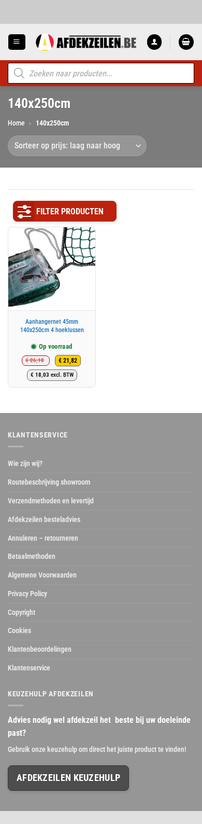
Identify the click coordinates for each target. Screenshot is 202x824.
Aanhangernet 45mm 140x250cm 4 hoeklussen (52, 326)
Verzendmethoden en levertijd (51, 501)
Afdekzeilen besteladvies (44, 519)
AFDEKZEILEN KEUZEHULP (68, 778)
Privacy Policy (27, 593)
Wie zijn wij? (25, 463)
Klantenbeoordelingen (39, 649)
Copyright (21, 612)
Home (16, 123)
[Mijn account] (154, 41)
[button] (16, 41)
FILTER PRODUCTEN (70, 211)
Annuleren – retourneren (43, 538)
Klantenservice (29, 668)
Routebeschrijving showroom (49, 482)
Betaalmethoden (31, 556)
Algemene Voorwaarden (42, 575)
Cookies (19, 630)
